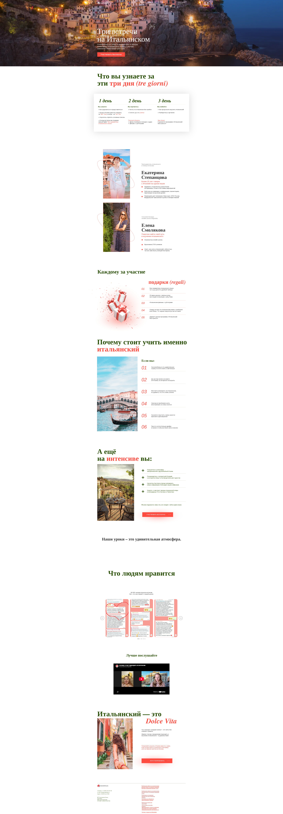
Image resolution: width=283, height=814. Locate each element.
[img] (98, 786)
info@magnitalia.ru (105, 792)
